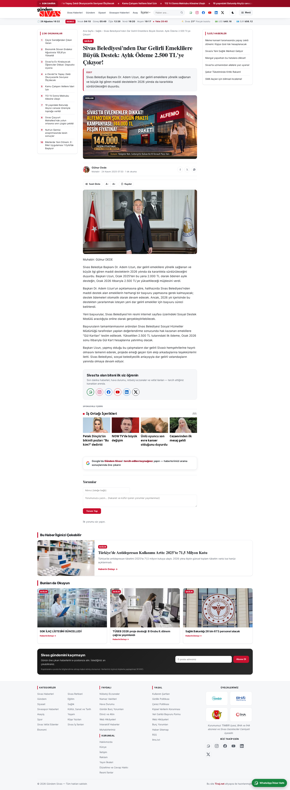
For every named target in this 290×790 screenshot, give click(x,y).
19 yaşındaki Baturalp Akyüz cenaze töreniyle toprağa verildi (223, 3)
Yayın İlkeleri (106, 762)
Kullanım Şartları (161, 693)
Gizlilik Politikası (160, 698)
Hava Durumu (107, 703)
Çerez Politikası (160, 703)
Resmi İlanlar (106, 772)
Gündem (90, 12)
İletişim (103, 752)
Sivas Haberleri (75, 12)
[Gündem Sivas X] (222, 12)
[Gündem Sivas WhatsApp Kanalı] (190, 12)
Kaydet (128, 184)
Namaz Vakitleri (108, 698)
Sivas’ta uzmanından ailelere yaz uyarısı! (227, 64)
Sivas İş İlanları (76, 724)
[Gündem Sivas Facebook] (203, 12)
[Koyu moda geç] (233, 12)
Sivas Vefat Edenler (47, 724)
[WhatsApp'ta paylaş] (194, 169)
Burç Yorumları (160, 724)
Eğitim (71, 698)
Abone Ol (241, 659)
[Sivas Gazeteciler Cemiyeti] (217, 714)
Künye (103, 746)
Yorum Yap (92, 511)
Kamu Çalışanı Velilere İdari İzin (117, 3)
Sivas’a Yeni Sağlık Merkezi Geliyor (224, 51)
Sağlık (98, 31)
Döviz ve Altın (107, 714)
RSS (154, 734)
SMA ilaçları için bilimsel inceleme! (223, 78)
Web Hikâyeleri (108, 719)
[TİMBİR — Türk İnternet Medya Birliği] (217, 698)
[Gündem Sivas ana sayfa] (49, 12)
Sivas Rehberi (75, 693)
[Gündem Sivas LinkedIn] (216, 12)
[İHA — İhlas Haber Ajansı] (241, 714)
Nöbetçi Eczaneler (110, 693)
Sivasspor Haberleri (119, 12)
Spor (39, 719)
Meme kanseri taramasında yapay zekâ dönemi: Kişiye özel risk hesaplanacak (226, 42)
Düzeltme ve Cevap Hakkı (114, 767)
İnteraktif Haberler (109, 724)
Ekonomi (41, 729)
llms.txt (156, 739)
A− (107, 184)
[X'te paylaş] (187, 169)
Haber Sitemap (160, 729)
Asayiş (136, 12)
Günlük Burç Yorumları (112, 709)
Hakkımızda (106, 741)
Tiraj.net (219, 783)
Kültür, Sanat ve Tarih (79, 709)
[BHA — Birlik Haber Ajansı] (241, 698)
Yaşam (71, 714)
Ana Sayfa (88, 31)
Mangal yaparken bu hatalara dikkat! (225, 57)
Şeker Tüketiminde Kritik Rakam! (223, 71)
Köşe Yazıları (74, 719)
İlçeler (145, 12)
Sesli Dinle (94, 184)
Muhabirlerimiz (107, 729)
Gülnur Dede (99, 167)
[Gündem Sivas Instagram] (197, 12)
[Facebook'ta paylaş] (180, 169)
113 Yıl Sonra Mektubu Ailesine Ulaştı (162, 3)
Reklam (104, 757)
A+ (113, 184)
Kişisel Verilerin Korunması (166, 709)
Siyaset (102, 12)
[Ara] (182, 12)
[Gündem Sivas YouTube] (209, 12)
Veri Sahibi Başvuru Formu (166, 714)
